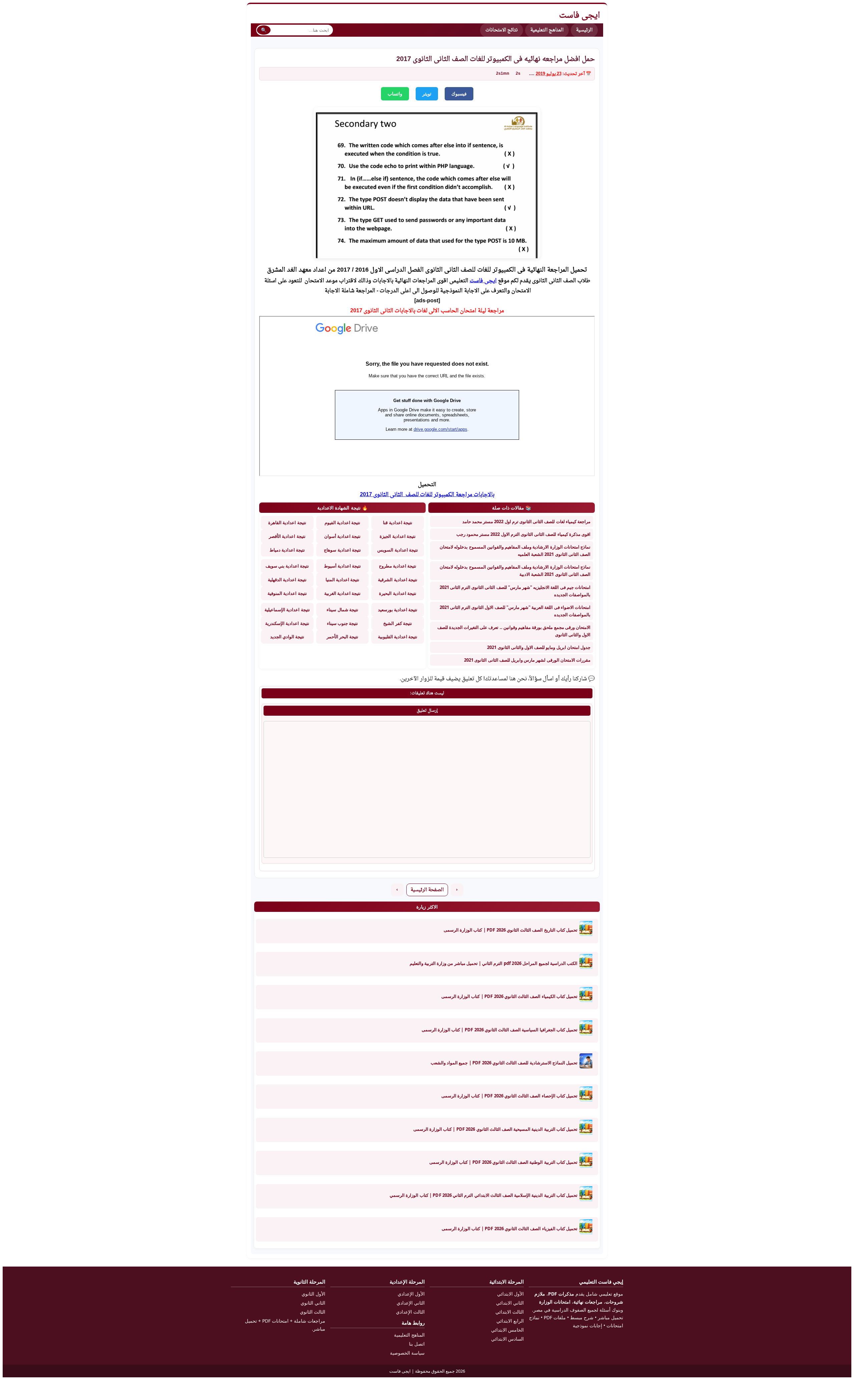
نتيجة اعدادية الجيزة (397, 536)
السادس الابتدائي (507, 1339)
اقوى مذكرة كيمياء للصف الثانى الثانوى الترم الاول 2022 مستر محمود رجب (523, 534)
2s (518, 73)
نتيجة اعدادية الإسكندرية (287, 623)
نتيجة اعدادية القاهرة (287, 523)
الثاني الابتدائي (510, 1303)
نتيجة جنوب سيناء (342, 623)
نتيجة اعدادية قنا (397, 523)
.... (531, 74)
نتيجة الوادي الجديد (287, 637)
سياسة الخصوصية (407, 1353)
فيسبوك (459, 93)
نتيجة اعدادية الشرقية (397, 580)
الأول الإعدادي (411, 1294)
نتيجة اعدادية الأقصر (287, 536)
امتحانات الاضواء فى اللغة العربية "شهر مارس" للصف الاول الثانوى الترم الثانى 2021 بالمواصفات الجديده (515, 611)
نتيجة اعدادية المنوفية (287, 593)
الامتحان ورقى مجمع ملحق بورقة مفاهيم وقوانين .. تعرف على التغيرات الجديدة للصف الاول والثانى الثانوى (513, 631)
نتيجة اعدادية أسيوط (342, 566)
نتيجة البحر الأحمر (342, 637)
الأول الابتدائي (510, 1294)
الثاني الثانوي (313, 1303)
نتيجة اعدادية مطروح (397, 566)
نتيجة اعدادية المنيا (342, 580)
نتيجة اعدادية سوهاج (342, 550)
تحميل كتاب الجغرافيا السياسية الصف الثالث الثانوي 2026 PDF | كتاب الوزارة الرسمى (499, 1030)
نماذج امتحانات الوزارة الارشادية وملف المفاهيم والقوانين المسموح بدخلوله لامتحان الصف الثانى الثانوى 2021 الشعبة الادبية (515, 570)
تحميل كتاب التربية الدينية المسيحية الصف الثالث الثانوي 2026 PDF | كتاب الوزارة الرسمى (495, 1129)
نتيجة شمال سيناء (342, 610)
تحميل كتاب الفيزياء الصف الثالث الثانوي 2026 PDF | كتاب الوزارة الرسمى (509, 1229)
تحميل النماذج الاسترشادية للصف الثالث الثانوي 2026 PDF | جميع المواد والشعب (504, 1063)
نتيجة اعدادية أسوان (342, 536)
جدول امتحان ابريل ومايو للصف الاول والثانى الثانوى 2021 (538, 647)
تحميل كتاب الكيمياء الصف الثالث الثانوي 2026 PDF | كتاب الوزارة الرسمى (509, 996)
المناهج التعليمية (546, 30)
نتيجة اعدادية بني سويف (287, 566)
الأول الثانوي (313, 1294)
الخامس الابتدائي (507, 1330)
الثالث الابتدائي (509, 1312)
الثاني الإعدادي (411, 1303)
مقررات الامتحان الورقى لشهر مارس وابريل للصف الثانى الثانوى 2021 (527, 660)
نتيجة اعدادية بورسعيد (397, 610)
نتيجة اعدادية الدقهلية (287, 580)
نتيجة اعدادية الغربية (342, 593)
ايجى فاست (483, 281)
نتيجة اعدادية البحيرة (397, 593)
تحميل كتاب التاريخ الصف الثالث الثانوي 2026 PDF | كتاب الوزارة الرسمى (510, 930)
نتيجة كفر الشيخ (397, 623)
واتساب (395, 93)
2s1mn (502, 73)
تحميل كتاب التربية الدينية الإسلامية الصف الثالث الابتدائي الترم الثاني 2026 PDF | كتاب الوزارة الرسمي (483, 1195)
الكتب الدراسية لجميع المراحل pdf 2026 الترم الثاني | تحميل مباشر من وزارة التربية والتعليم (493, 963)
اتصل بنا (417, 1344)
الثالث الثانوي (312, 1312)
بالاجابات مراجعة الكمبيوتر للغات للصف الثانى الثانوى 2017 (427, 495)
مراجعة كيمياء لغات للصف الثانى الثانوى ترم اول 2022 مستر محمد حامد (526, 522)
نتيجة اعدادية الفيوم (342, 523)
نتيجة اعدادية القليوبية (397, 637)
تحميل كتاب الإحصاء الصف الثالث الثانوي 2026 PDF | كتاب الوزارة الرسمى (509, 1096)
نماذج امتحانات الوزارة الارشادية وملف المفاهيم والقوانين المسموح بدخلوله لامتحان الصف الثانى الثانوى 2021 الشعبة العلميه (515, 550)
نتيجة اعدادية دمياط (287, 550)
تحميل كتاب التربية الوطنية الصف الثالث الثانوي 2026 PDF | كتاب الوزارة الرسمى (503, 1162)
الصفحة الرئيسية (427, 890)
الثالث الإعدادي (410, 1312)
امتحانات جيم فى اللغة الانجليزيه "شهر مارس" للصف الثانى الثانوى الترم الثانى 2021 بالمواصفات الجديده (515, 591)
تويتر (426, 93)
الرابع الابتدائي (510, 1321)
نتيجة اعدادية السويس (397, 550)
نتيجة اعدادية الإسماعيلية (287, 610)
